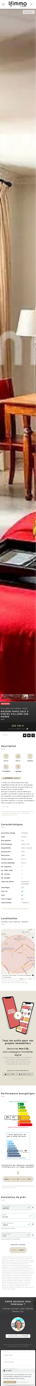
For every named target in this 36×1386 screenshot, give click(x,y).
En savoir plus (17, 1078)
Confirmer (9, 1382)
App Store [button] (10, 1074)
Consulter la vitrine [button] (18, 1336)
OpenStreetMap (7, 977)
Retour (5, 735)
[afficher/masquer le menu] (3, 4)
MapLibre (5, 975)
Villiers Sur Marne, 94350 (14, 708)
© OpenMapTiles (21, 975)
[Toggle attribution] (33, 975)
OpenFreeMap (12, 975)
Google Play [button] (25, 1074)
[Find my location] (32, 937)
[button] (24, 735)
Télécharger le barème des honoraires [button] (16, 908)
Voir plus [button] (6, 806)
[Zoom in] (32, 931)
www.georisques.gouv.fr (9, 815)
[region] (18, 954)
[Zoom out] (32, 933)
